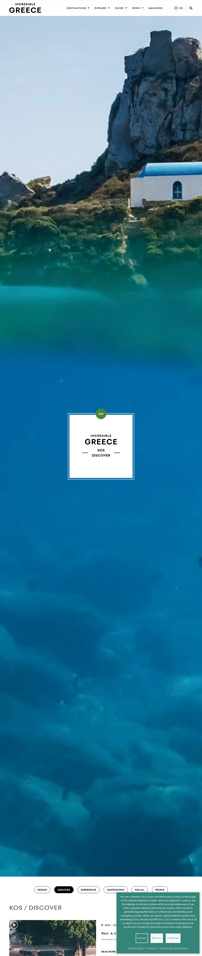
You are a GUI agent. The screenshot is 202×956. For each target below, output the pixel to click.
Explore (101, 8)
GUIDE (119, 8)
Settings (141, 938)
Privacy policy (137, 948)
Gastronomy (115, 889)
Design (42, 889)
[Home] (25, 8)
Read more (108, 951)
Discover (64, 889)
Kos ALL (140, 889)
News (136, 8)
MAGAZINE (156, 8)
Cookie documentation (174, 948)
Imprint (152, 948)
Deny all (157, 938)
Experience (88, 889)
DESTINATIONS (76, 8)
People (160, 889)
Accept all (173, 938)
